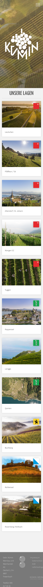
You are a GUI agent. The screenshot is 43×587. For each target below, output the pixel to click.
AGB (33, 564)
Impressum (35, 557)
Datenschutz (37, 560)
